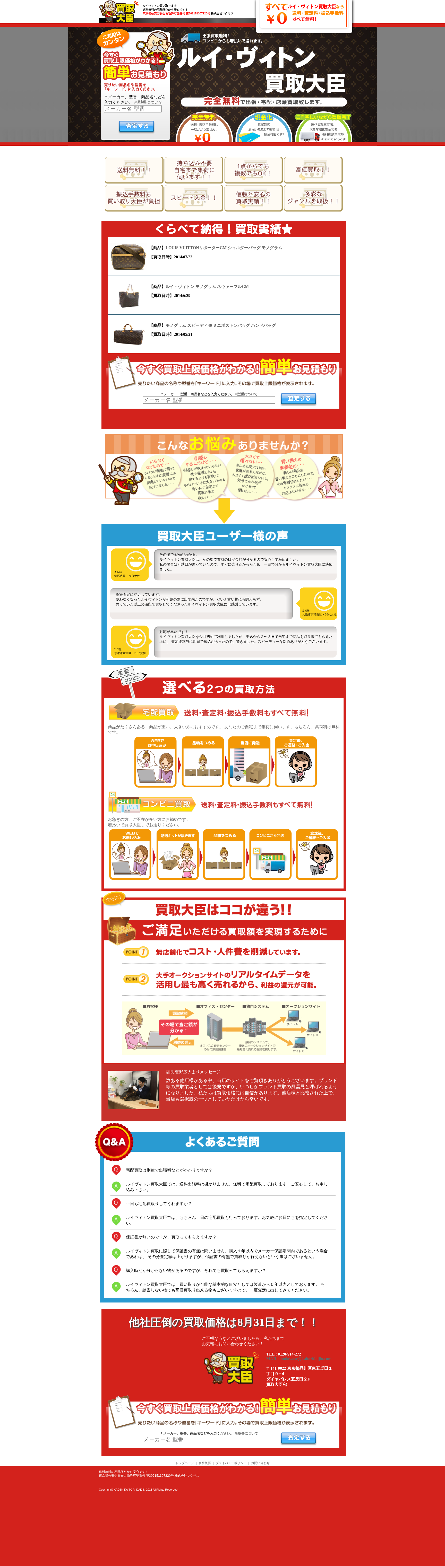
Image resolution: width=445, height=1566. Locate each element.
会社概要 (205, 1463)
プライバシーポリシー (231, 1463)
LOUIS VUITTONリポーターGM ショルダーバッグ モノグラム (224, 247)
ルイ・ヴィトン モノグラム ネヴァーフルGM (207, 286)
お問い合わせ (260, 1463)
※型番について (148, 102)
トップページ (184, 1463)
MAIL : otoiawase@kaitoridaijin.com (298, 1359)
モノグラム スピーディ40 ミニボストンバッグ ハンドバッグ (221, 325)
